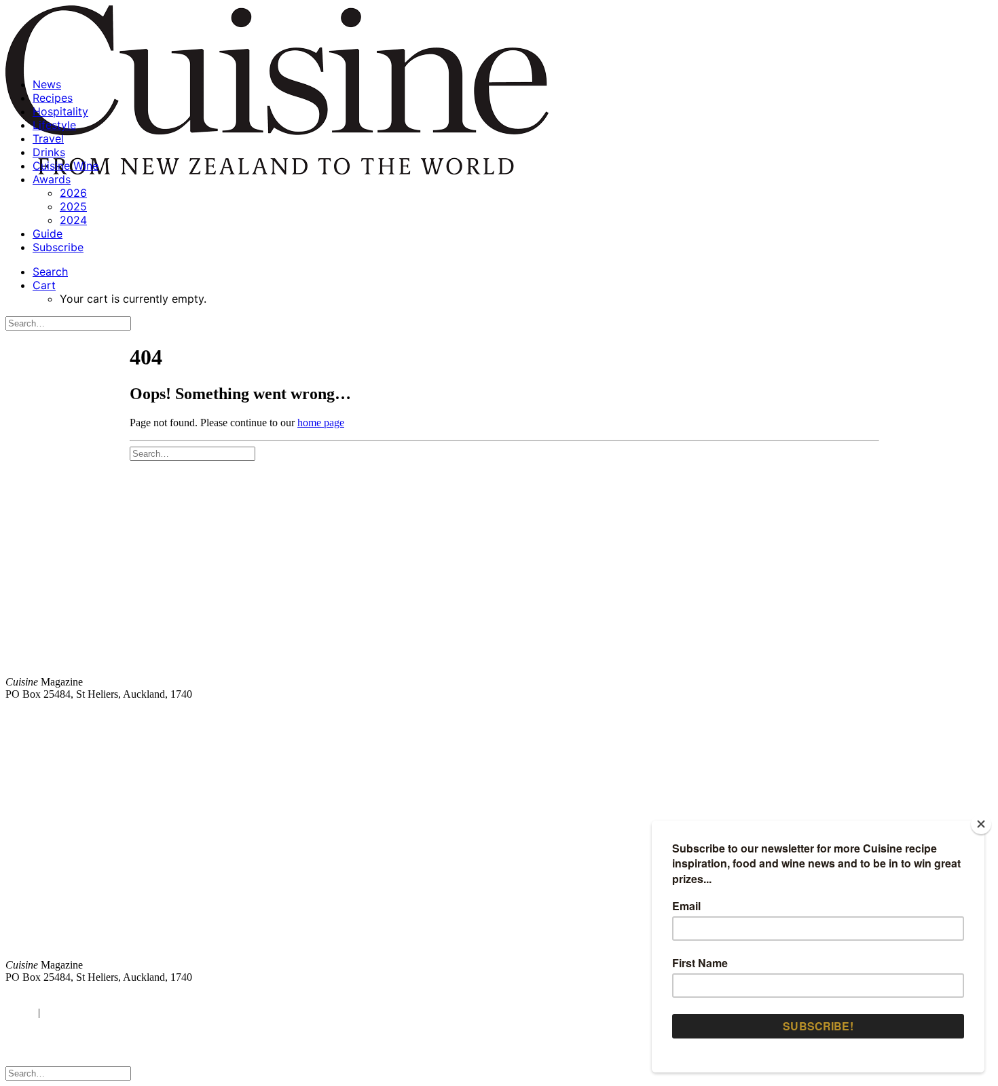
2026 (73, 193)
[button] (50, 271)
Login (18, 1012)
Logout (61, 1012)
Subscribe (58, 247)
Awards (52, 179)
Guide (47, 233)
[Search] (68, 323)
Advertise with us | (767, 717)
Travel (48, 138)
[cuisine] (295, 852)
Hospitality (60, 111)
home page (320, 422)
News (47, 84)
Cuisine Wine (65, 165)
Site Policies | (887, 717)
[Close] (981, 824)
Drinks (49, 152)
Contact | (833, 717)
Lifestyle (54, 125)
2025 (73, 206)
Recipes (53, 98)
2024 (73, 220)
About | (939, 717)
